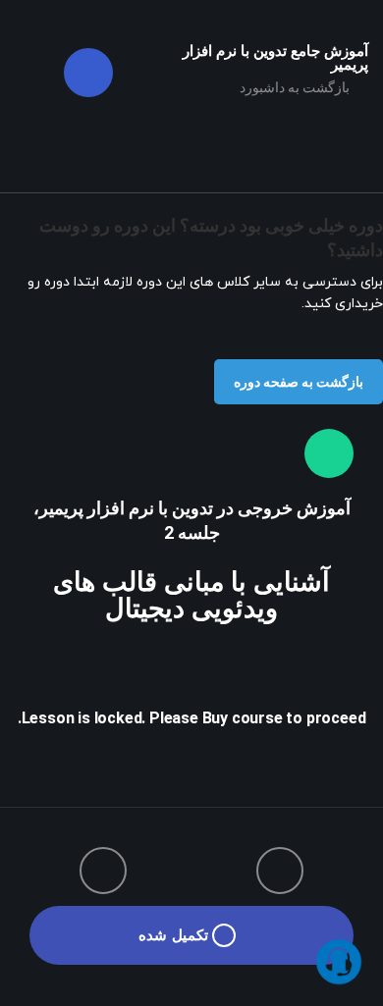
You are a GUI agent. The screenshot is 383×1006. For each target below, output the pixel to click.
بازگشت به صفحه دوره (298, 382)
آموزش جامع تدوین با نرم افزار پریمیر (275, 58)
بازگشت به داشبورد (296, 87)
